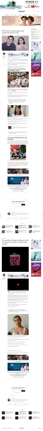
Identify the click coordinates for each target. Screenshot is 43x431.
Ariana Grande (11, 299)
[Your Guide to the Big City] (21, 11)
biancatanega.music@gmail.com (12, 353)
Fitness (19, 225)
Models (20, 231)
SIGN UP (23, 204)
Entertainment (9, 230)
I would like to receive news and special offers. (18, 206)
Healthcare (22, 225)
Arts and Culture (23, 230)
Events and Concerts (11, 411)
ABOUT (2, 428)
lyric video (15, 350)
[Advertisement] (36, 88)
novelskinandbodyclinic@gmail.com (15, 186)
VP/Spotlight (20, 226)
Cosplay (22, 411)
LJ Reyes (10, 209)
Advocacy (20, 230)
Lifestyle (24, 225)
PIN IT (18, 54)
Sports (36, 411)
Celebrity (6, 230)
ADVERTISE (8, 428)
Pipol (21, 231)
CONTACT (11, 428)
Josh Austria (12, 398)
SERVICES (5, 428)
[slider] (14, 289)
